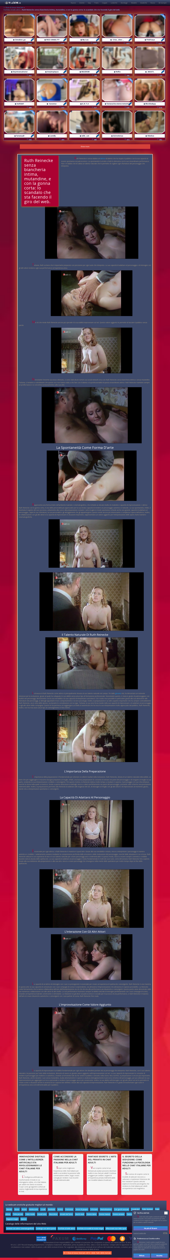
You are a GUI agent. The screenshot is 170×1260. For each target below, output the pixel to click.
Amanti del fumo (66, 1214)
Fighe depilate (147, 1209)
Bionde (9, 1209)
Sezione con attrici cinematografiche (20, 1228)
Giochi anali (79, 1214)
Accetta (159, 1256)
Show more (85, 146)
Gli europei (163, 3)
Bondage (124, 3)
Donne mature (104, 1214)
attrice (102, 158)
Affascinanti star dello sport (116, 1228)
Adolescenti (33, 1209)
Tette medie (30, 1214)
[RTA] (165, 1233)
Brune (17, 1209)
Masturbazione (106, 1209)
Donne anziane (118, 1214)
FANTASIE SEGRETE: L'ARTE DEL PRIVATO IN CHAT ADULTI (102, 1159)
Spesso (23, 1219)
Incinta (60, 1209)
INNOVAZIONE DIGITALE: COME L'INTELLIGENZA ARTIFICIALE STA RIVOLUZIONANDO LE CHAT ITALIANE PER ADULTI (32, 1164)
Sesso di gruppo (82, 1209)
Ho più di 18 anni (150, 1228)
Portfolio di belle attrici (11, 10)
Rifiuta (141, 1256)
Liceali (43, 1209)
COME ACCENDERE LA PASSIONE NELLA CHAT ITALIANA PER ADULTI (66, 1159)
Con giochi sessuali (121, 1209)
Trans (96, 3)
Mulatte (134, 3)
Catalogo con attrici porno (46, 1228)
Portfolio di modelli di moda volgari (90, 1228)
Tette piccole (18, 1214)
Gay (89, 3)
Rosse (24, 1209)
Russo (152, 3)
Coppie (104, 3)
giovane (118, 693)
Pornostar (69, 1209)
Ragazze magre (12, 1219)
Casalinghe (135, 1209)
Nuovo (73, 3)
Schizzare (94, 1209)
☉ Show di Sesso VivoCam (13, 7)
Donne (81, 3)
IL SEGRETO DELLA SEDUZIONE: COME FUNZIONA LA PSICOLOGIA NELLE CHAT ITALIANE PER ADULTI (136, 1162)
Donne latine (91, 1214)
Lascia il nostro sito (139, 1233)
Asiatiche (143, 3)
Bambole (51, 1209)
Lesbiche (114, 3)
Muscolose (53, 1214)
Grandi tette (41, 1214)
